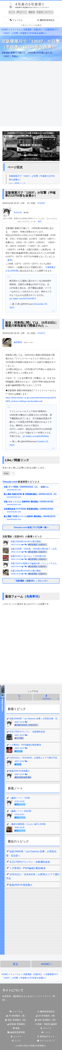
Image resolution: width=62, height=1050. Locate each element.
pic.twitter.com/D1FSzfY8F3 (22, 298)
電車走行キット (47, 1036)
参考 (10, 260)
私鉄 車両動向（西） (47, 1020)
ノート (46, 1032)
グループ (46, 1028)
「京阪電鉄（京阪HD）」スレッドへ (31, 581)
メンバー (17, 1036)
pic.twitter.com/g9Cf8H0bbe (36, 436)
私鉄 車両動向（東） (17, 1020)
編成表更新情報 (17, 1032)
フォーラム (17, 1011)
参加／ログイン (46, 12)
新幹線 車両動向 (17, 1024)
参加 (33, 12)
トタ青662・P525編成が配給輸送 (27, 868)
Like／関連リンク (17, 183)
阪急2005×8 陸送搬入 (21, 885)
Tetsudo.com (9, 481)
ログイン (23, 12)
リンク (17, 1040)
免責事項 (32, 596)
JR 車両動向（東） (17, 1016)
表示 (40, 221)
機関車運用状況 (47, 1011)
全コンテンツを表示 (32, 25)
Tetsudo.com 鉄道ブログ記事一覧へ (31, 527)
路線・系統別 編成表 (47, 1024)
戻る (15, 964)
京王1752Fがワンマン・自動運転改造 (29, 862)
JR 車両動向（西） (47, 1016)
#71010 (41, 203)
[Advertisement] (31, 94)
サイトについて (47, 1040)
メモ (13, 12)
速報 (17, 1028)
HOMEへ (46, 964)
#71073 (41, 333)
